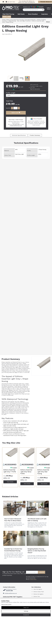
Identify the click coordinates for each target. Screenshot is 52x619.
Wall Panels (21, 14)
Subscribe (41, 572)
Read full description (35, 89)
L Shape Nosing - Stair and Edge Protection (19, 20)
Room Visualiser (33, 14)
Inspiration (44, 14)
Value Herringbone (37, 589)
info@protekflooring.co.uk (16, 125)
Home (3, 19)
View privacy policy (6, 604)
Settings (26, 611)
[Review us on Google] (33, 7)
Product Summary (35, 135)
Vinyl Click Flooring (8, 14)
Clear (7, 97)
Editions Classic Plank (38, 591)
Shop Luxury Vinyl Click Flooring (14, 19)
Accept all (26, 614)
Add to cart (15, 112)
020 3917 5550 (16, 124)
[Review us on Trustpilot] (40, 7)
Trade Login (7, 16)
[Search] (43, 10)
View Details (10, 481)
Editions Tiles (36, 596)
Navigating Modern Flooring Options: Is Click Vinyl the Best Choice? (37, 550)
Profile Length (10, 93)
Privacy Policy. (33, 579)
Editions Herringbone (38, 594)
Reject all (26, 607)
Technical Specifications (19, 135)
